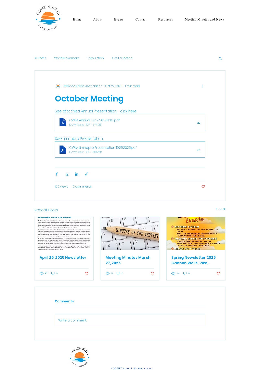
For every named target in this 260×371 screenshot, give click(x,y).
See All (220, 209)
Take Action (95, 58)
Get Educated (122, 58)
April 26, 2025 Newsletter (63, 257)
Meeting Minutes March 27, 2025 (128, 260)
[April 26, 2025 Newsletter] (64, 233)
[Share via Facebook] (57, 174)
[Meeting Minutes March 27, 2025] (130, 233)
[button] (97, 19)
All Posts (40, 58)
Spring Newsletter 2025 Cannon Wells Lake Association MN (193, 260)
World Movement (66, 58)
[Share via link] (87, 174)
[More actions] (202, 86)
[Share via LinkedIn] (77, 174)
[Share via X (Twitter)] (67, 174)
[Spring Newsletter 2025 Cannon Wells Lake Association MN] (196, 233)
